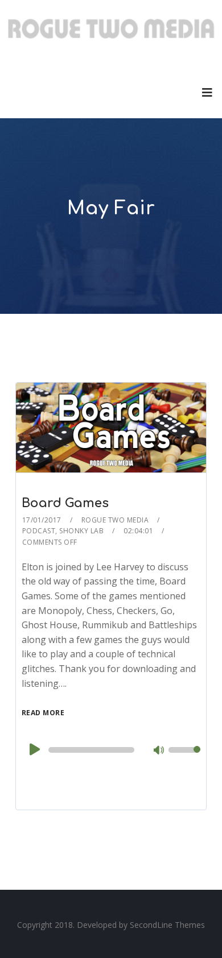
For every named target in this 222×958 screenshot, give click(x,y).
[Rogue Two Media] (111, 33)
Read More (43, 713)
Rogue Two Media (115, 520)
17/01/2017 (41, 520)
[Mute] (159, 751)
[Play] (33, 749)
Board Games (65, 503)
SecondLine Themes (167, 924)
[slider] (184, 757)
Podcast (39, 531)
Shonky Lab (81, 531)
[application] (111, 750)
